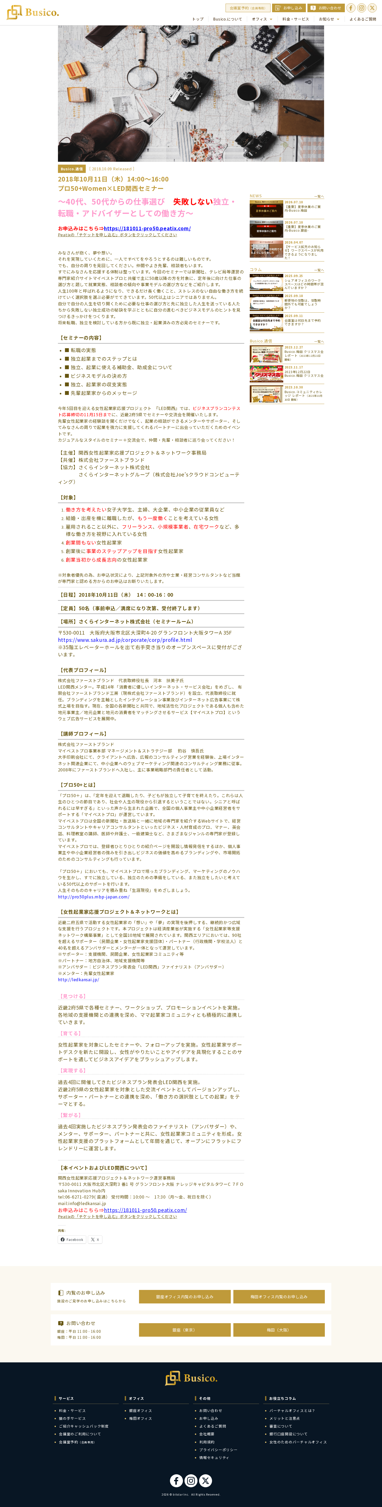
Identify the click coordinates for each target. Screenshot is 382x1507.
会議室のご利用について (80, 1433)
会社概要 (207, 1433)
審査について (281, 1426)
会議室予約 (248, 7)
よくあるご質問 (363, 19)
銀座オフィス (140, 1410)
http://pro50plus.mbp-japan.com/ (94, 896)
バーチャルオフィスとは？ (292, 1410)
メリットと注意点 (284, 1418)
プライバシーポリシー (218, 1449)
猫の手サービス (72, 1418)
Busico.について (227, 19)
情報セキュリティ (214, 1457)
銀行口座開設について (288, 1433)
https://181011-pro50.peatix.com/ (147, 228)
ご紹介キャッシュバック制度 (84, 1426)
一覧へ (319, 196)
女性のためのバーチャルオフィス (298, 1441)
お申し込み (292, 7)
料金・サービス (295, 19)
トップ (197, 19)
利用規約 (207, 1441)
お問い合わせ (330, 7)
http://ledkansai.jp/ (78, 979)
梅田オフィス (140, 1418)
